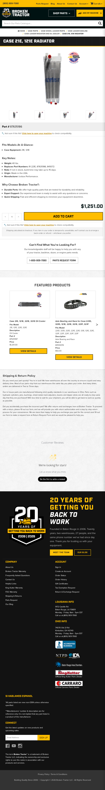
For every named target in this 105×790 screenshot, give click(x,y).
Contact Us (72, 3)
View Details (28, 351)
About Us (61, 3)
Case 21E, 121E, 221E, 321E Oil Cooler (27, 321)
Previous (7, 325)
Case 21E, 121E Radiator (72, 34)
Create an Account (63, 571)
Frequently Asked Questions (17, 575)
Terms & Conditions (59, 774)
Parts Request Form (64, 260)
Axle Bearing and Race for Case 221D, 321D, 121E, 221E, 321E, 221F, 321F (73, 323)
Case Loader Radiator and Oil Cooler (41, 34)
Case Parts (33, 31)
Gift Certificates (61, 583)
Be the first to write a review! (52, 479)
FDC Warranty (11, 591)
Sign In (58, 567)
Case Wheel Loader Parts (53, 31)
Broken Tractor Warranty (15, 571)
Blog (53, 3)
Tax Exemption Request (65, 587)
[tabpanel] (30, 322)
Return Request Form (42, 415)
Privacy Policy (43, 774)
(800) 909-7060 (11, 3)
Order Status (60, 575)
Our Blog (83, 552)
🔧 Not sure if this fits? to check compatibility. (37, 133)
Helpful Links (10, 583)
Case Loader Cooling (77, 31)
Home (22, 31)
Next (97, 325)
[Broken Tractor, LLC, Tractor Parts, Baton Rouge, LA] (65, 645)
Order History (61, 579)
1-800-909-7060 (37, 260)
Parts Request (42, 3)
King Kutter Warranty (14, 587)
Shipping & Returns (13, 596)
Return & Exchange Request (67, 591)
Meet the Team (61, 552)
